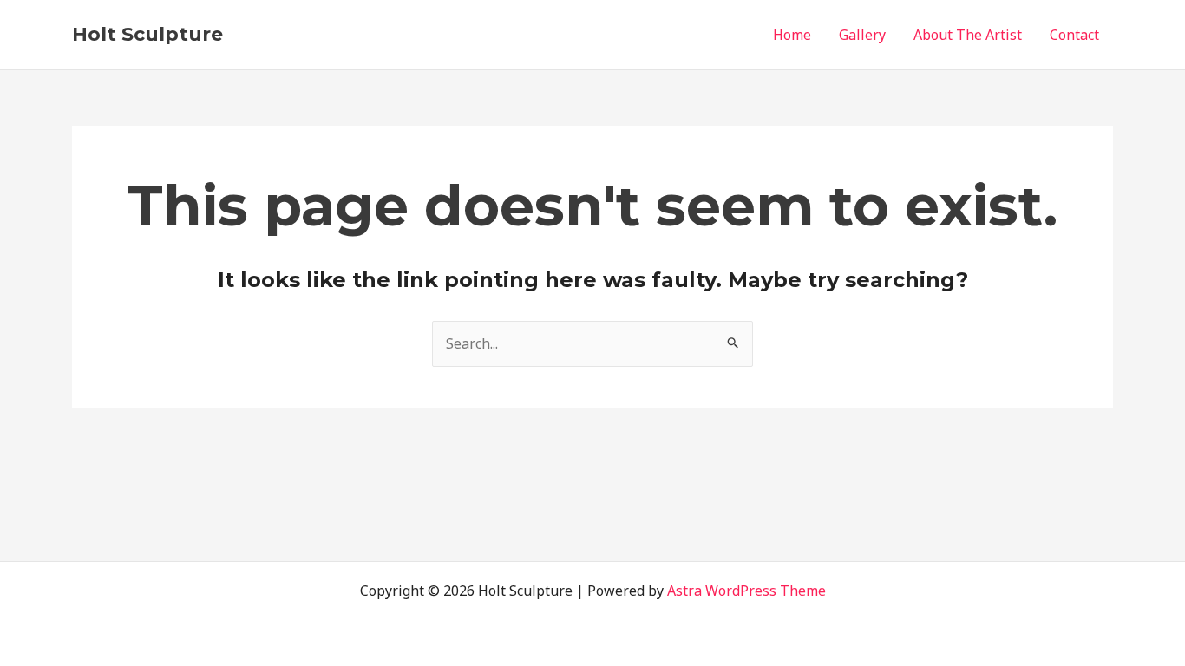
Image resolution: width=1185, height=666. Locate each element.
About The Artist (967, 34)
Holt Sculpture (147, 34)
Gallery (862, 34)
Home (792, 34)
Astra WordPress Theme (746, 590)
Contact (1074, 34)
